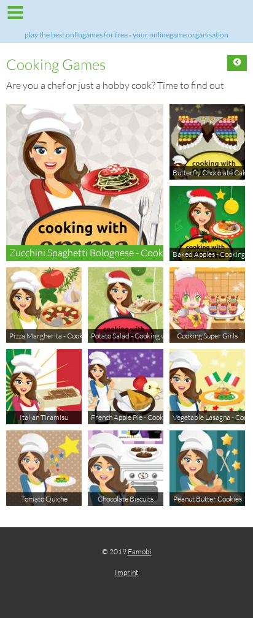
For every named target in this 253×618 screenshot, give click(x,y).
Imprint (126, 572)
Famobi (140, 551)
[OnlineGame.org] (126, 17)
